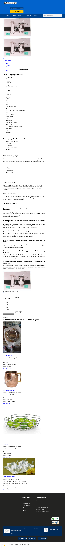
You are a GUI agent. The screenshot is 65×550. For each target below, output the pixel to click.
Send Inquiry (17, 11)
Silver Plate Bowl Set (9, 476)
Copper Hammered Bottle (43, 507)
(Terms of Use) (26, 544)
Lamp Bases (40, 503)
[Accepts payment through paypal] (55, 524)
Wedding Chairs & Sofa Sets (43, 511)
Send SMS (33, 538)
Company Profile (17, 15)
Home (7, 63)
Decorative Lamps (41, 500)
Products (8, 65)
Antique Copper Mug (9, 390)
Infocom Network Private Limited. (24, 545)
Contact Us (36, 15)
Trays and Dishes (8, 355)
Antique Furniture (41, 509)
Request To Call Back (8, 62)
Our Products (27, 15)
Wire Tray (6, 444)
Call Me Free (43, 538)
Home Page (7, 15)
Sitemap (25, 510)
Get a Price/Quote (7, 70)
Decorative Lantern (41, 505)
